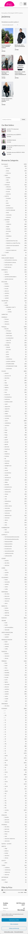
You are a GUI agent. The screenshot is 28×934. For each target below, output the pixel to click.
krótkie (6, 853)
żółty (6, 525)
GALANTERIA (5, 300)
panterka (7, 484)
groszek (6, 442)
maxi (7, 238)
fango (6, 430)
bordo (6, 389)
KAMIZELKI (4, 317)
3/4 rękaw (8, 330)
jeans (7, 203)
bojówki (8, 347)
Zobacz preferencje (14, 928)
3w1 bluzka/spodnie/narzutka (12, 539)
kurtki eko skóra (8, 264)
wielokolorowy (8, 515)
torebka (10, 311)
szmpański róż (8, 510)
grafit (6, 437)
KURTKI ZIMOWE (10, 210)
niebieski (7, 480)
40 (5, 746)
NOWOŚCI (4, 617)
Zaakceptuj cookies (14, 920)
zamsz (6, 603)
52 (5, 774)
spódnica (7, 274)
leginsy (6, 682)
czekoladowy (8, 423)
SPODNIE (7, 345)
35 (5, 732)
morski (6, 470)
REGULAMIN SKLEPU (18, 931)
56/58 (6, 786)
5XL (6, 793)
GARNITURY (5, 314)
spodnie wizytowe (9, 279)
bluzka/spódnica (8, 544)
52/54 (6, 777)
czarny (6, 420)
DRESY (6, 175)
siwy (6, 498)
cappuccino (7, 406)
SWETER (7, 612)
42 (5, 750)
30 (5, 720)
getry (7, 352)
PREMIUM (4, 661)
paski (6, 302)
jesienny (7, 653)
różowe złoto (8, 491)
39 (5, 741)
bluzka (6, 579)
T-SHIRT (7, 252)
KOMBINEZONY (5, 527)
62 (5, 798)
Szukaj (23, 119)
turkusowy (7, 513)
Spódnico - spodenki (6, 843)
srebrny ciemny (8, 506)
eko (7, 200)
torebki (6, 305)
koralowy (7, 456)
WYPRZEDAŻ (5, 877)
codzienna (8, 189)
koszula (8, 191)
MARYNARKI (5, 591)
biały (6, 382)
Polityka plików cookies (9, 931)
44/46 (6, 755)
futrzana (7, 319)
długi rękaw (9, 333)
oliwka (6, 482)
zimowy (6, 658)
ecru (6, 427)
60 (5, 795)
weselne (8, 247)
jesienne (7, 321)
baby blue (7, 378)
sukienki (7, 298)
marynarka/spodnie (9, 551)
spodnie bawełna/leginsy (10, 276)
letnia (7, 170)
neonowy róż (8, 477)
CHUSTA (4, 255)
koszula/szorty (8, 548)
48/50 (6, 765)
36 (5, 734)
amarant (7, 373)
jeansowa (7, 829)
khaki (6, 451)
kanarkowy (7, 449)
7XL (6, 803)
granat (6, 439)
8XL (6, 805)
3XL (6, 743)
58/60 (6, 791)
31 (5, 722)
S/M (6, 812)
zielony (6, 520)
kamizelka (7, 672)
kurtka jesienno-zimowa (10, 262)
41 (5, 748)
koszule (6, 288)
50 (5, 769)
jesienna (8, 168)
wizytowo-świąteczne (11, 250)
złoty (6, 522)
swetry (6, 586)
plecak (9, 309)
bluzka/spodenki (8, 541)
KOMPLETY (4, 534)
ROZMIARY (4, 708)
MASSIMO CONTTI (11, 307)
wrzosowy (7, 517)
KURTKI (7, 196)
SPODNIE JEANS (10, 363)
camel (6, 404)
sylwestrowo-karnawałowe (12, 245)
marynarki (7, 634)
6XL (6, 800)
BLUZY (6, 166)
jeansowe (7, 819)
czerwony (7, 425)
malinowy (7, 463)
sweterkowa (7, 869)
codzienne (8, 224)
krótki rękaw (9, 335)
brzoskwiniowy (8, 397)
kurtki (6, 679)
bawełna (8, 177)
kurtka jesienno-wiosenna (11, 260)
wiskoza (8, 182)
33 (5, 727)
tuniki (6, 701)
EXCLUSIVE (4, 281)
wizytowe (8, 342)
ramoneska (8, 215)
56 (5, 784)
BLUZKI (6, 328)
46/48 (6, 760)
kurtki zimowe (8, 267)
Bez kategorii (5, 164)
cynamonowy (8, 416)
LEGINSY (4, 558)
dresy (6, 570)
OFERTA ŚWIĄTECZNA (7, 632)
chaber (6, 413)
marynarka (7, 582)
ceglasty (7, 411)
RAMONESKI (5, 703)
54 (5, 779)
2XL (6, 715)
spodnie (6, 295)
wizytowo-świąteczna (10, 838)
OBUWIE (4, 620)
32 (5, 724)
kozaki (6, 625)
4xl (5, 767)
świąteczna (7, 598)
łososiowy (7, 461)
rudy (6, 496)
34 (5, 729)
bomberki (8, 198)
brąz (6, 392)
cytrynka (7, 418)
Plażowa (7, 610)
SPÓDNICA (4, 824)
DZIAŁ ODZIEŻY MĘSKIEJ (8, 258)
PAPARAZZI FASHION (7, 639)
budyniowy (7, 399)
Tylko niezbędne (14, 924)
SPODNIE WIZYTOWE (11, 366)
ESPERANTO (5, 269)
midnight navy (8, 465)
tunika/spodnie (8, 555)
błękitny (7, 387)
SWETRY (4, 846)
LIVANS (3, 568)
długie (7, 226)
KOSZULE (7, 184)
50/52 (6, 772)
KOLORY (4, 371)
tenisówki (7, 629)
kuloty (7, 356)
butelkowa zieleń (9, 401)
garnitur (7, 670)
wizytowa (8, 194)
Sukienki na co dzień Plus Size (13, 243)
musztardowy (8, 472)
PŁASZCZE (4, 651)
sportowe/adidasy (9, 627)
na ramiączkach (9, 338)
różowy (6, 494)
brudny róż (7, 394)
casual (7, 221)
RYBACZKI (4, 815)
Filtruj (4, 892)
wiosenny (7, 855)
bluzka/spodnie (8, 546)
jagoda (6, 444)
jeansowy (7, 446)
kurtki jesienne (9, 207)
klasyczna (7, 596)
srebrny (6, 503)
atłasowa (8, 186)
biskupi (6, 385)
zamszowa (7, 841)
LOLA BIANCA (5, 577)
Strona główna (5, 13)
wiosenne (8, 217)
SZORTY (4, 860)
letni (6, 529)
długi (6, 848)
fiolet (6, 432)
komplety (7, 286)
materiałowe (9, 359)
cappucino (7, 408)
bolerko (6, 283)
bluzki (6, 641)
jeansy (6, 272)
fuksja (6, 434)
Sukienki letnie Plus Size (12, 240)
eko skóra (8, 231)
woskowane (9, 368)
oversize (7, 810)
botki (6, 622)
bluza (6, 663)
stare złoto (7, 508)
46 (5, 758)
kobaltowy (7, 453)
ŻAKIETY (4, 880)
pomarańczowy (8, 487)
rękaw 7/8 (8, 340)
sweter (6, 574)
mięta (6, 468)
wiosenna (8, 173)
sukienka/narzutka (9, 553)
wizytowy (7, 532)
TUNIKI (3, 865)
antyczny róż (8, 375)
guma (7, 354)
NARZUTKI (4, 606)
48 (5, 762)
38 (5, 739)
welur (7, 180)
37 (5, 736)
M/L (6, 807)
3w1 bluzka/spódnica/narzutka (12, 536)
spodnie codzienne (10, 361)
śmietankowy (8, 501)
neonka (6, 475)
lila (5, 458)
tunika (6, 589)
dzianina (8, 229)
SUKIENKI (7, 219)
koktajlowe (8, 236)
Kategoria (4, 326)
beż (5, 380)
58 (5, 788)
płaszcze (7, 291)
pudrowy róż (8, 489)
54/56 (6, 781)
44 (5, 753)
